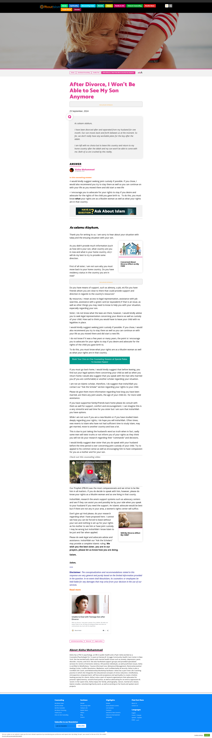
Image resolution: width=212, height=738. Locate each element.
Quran (64, 6)
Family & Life (119, 6)
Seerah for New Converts (113, 712)
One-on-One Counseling (61, 715)
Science (82, 717)
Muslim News (149, 6)
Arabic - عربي (135, 720)
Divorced (88, 641)
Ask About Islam (59, 703)
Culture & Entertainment (113, 715)
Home (72, 73)
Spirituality (74, 6)
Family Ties (96, 73)
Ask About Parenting (84, 73)
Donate (77, 9)
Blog (81, 715)
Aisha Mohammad (85, 169)
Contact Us (135, 705)
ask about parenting (77, 641)
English (134, 713)
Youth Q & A (66, 9)
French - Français (136, 715)
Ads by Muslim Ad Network (106, 1)
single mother (99, 641)
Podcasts (108, 710)
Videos (109, 6)
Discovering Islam (88, 6)
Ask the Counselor (60, 708)
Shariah (100, 6)
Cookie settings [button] (198, 735)
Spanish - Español (137, 717)
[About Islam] (50, 7)
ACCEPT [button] (207, 735)
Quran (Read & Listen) (112, 705)
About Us (134, 703)
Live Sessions (110, 708)
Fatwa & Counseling (135, 6)
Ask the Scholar (59, 705)
